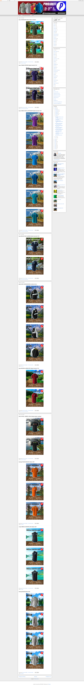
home (20, 15)
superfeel (55, 67)
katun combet (55, 51)
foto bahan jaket (56, 91)
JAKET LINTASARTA (60, 180)
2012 (55, 148)
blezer (54, 25)
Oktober (56, 112)
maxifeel (55, 77)
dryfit (54, 74)
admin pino (59, 153)
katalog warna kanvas (57, 93)
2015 (55, 145)
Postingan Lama (48, 676)
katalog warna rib (56, 97)
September (57, 113)
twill (54, 84)
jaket (54, 32)
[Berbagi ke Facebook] (37, 61)
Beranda (35, 676)
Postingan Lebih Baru (22, 676)
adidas (55, 68)
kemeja (22, 524)
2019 (55, 141)
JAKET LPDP (59, 199)
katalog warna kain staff (57, 94)
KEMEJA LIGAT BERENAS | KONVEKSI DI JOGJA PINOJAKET (61, 175)
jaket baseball (55, 34)
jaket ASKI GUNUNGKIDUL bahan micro (28, 284)
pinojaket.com (56, 100)
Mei (56, 137)
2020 (55, 140)
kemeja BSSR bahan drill (24, 591)
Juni (56, 136)
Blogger (50, 684)
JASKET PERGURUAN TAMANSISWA (60, 164)
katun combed (24, 459)
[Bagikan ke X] (36, 61)
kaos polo (23, 108)
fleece (54, 54)
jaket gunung (55, 35)
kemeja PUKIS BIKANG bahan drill (26, 461)
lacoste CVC (26, 108)
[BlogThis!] (35, 61)
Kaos (21, 108)
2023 (55, 107)
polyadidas (55, 64)
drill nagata (55, 71)
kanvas (55, 55)
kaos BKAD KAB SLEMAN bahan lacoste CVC (29, 236)
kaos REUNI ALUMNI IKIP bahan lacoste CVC (29, 368)
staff (54, 61)
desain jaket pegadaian (60, 195)
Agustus (56, 114)
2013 (55, 147)
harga (33, 15)
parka (54, 41)
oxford (54, 81)
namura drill (55, 80)
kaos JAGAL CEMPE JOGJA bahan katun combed (30, 416)
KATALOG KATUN (56, 70)
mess (54, 78)
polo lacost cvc (56, 58)
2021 (55, 139)
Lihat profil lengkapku (57, 159)
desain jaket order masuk (26, 15)
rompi (22, 589)
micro (54, 57)
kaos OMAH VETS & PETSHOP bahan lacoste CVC (30, 110)
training (55, 44)
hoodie (55, 31)
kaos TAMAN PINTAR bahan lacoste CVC (28, 65)
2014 (55, 146)
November (56, 111)
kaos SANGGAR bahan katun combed (27, 19)
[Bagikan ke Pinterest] (38, 61)
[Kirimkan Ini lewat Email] (35, 61)
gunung (55, 28)
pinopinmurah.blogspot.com (57, 103)
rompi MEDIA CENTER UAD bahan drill (27, 526)
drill (20, 524)
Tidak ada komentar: (31, 107)
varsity (54, 45)
